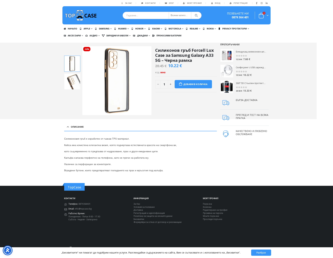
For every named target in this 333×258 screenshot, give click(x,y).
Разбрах (261, 252)
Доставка (138, 209)
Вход (217, 3)
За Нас (128, 3)
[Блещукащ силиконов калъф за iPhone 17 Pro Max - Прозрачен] (226, 55)
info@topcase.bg (83, 208)
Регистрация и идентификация (149, 213)
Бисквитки (139, 219)
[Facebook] (256, 3)
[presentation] (83, 80)
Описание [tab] (77, 126)
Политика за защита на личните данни (153, 216)
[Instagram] (261, 3)
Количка (207, 207)
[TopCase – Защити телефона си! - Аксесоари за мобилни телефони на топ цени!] (80, 15)
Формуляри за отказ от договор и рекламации (158, 222)
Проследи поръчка (212, 219)
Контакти (150, 3)
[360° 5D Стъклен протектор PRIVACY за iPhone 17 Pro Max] (226, 86)
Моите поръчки (211, 216)
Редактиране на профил (215, 209)
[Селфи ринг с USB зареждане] (226, 71)
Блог (171, 3)
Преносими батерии (168, 35)
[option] (72, 64)
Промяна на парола (213, 213)
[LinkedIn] (266, 3)
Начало (72, 28)
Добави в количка (195, 84)
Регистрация (240, 3)
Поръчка (207, 203)
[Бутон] (196, 15)
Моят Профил (194, 3)
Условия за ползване (144, 207)
